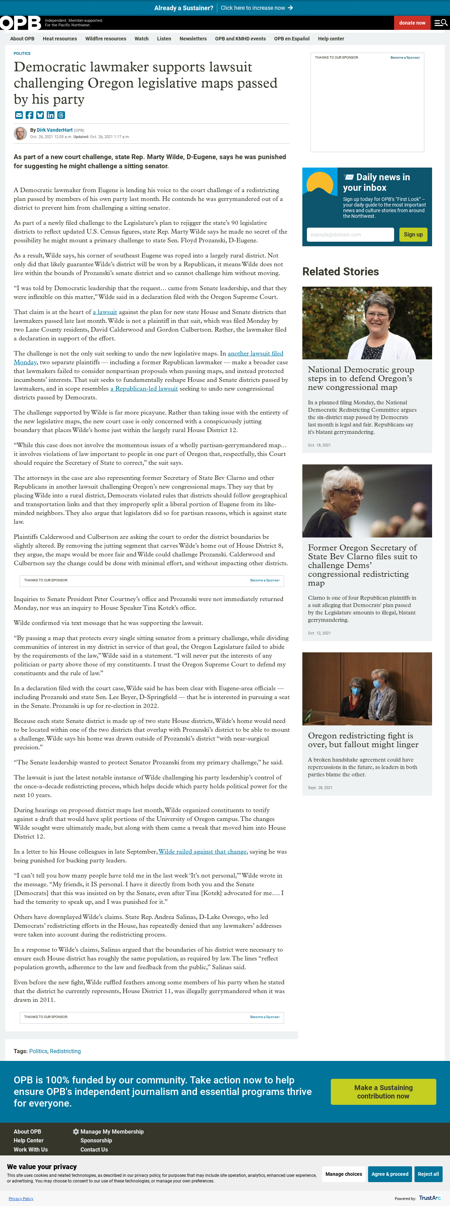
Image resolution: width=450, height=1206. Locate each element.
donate (412, 23)
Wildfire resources (105, 38)
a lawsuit (105, 312)
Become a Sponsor (264, 580)
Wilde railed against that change (202, 851)
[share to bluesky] (40, 115)
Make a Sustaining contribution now (383, 1091)
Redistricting (65, 1051)
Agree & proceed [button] (390, 1174)
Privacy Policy (21, 1198)
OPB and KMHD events (240, 38)
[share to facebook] (29, 115)
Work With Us (31, 1149)
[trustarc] (429, 1198)
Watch (142, 38)
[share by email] (19, 115)
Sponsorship (96, 1140)
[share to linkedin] (50, 115)
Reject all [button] (428, 1174)
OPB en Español (292, 38)
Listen (164, 38)
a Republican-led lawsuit (144, 388)
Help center (331, 38)
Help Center (29, 1140)
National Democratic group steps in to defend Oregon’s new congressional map (361, 378)
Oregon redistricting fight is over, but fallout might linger (363, 739)
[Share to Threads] (61, 115)
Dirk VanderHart (55, 130)
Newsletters (193, 38)
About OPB (22, 38)
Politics (22, 53)
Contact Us (94, 1149)
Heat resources (60, 38)
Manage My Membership (112, 1131)
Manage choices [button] (344, 1174)
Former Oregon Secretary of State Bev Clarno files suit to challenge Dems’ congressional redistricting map (363, 565)
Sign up (413, 234)
